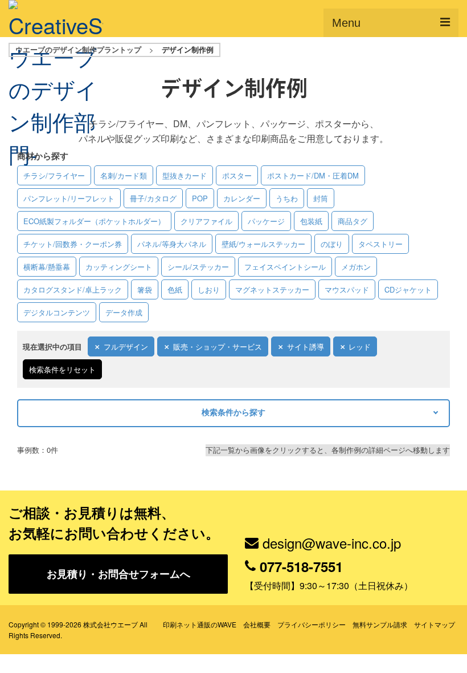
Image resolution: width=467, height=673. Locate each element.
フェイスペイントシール (285, 266)
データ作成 (123, 312)
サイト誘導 (305, 346)
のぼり (332, 243)
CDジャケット (408, 289)
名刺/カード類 (123, 175)
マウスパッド (347, 289)
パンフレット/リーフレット (68, 198)
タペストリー (380, 243)
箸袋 (144, 289)
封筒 (320, 198)
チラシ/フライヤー (54, 175)
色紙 (174, 289)
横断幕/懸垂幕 (46, 266)
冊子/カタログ (153, 198)
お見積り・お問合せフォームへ (118, 573)
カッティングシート (118, 266)
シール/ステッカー (198, 266)
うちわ (287, 198)
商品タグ (352, 221)
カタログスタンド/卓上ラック (72, 289)
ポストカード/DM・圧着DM (313, 175)
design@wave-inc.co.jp (332, 543)
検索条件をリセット (62, 369)
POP (200, 198)
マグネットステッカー (272, 289)
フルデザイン (126, 346)
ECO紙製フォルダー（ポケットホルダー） (94, 221)
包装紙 (311, 221)
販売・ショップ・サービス (217, 346)
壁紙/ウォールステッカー (263, 243)
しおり (209, 289)
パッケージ (266, 221)
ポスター (237, 175)
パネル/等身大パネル (171, 243)
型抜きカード (184, 175)
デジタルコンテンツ (56, 312)
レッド (360, 346)
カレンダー (241, 198)
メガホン (356, 266)
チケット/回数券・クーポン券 (72, 243)
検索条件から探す (233, 411)
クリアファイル (206, 221)
